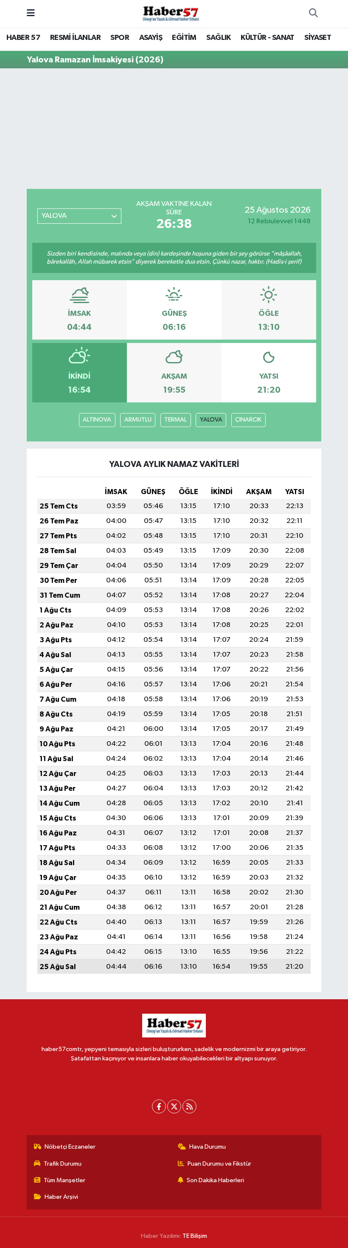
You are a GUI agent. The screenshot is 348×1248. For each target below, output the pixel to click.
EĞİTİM (184, 38)
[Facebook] (159, 1106)
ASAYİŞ (150, 38)
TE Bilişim (194, 1236)
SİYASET (317, 38)
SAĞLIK (218, 38)
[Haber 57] (170, 13)
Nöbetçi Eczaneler (70, 1147)
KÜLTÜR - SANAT (268, 38)
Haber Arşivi (61, 1197)
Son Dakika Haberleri (215, 1180)
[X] (174, 1106)
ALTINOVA (97, 419)
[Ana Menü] (31, 13)
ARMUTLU (138, 419)
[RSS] (189, 1106)
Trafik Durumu (62, 1164)
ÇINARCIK (248, 419)
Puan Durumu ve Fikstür (219, 1164)
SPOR (119, 38)
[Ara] (313, 13)
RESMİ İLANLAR (75, 38)
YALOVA (211, 419)
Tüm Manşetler (64, 1180)
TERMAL (175, 419)
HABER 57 (23, 38)
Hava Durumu (207, 1147)
